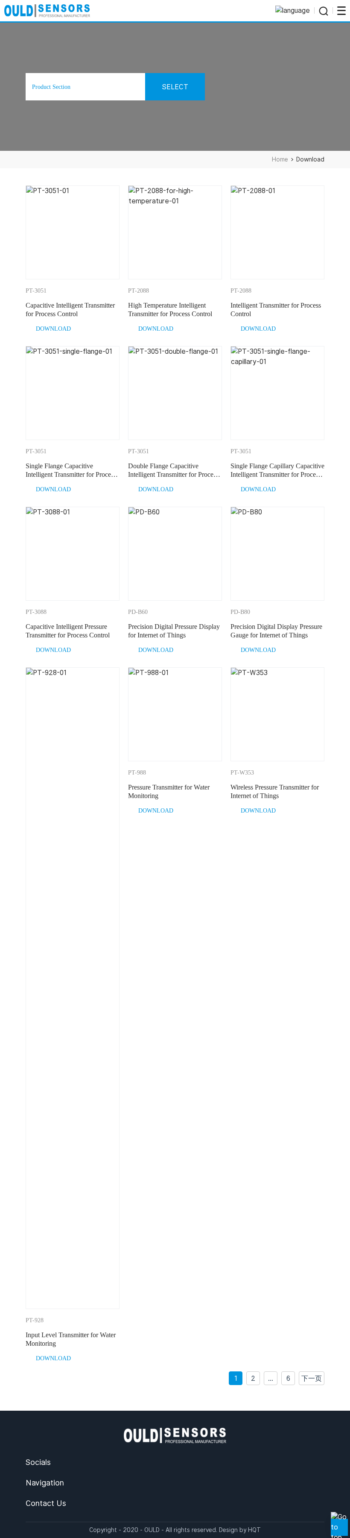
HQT (254, 1529)
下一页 (311, 1378)
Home (280, 159)
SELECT (175, 87)
